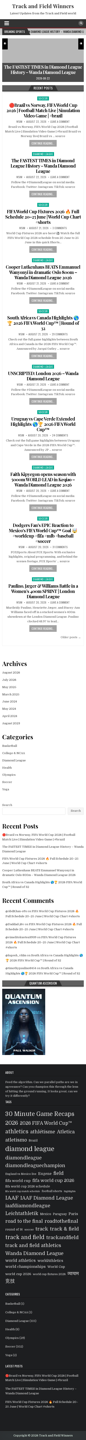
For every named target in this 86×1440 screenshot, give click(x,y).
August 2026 (11, 672)
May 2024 (9, 708)
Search (7, 805)
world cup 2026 (18, 1274)
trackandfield (62, 1237)
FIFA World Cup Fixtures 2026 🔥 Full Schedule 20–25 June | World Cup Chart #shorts (43, 216)
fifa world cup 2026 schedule (27, 1186)
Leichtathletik (21, 1213)
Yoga (5, 789)
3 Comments (59, 228)
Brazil (33, 1140)
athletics (16, 1132)
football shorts (52, 1191)
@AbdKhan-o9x (16, 911)
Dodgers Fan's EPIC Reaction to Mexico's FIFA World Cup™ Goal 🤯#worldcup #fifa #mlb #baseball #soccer (43, 533)
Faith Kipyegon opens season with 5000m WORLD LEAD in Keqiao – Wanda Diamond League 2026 (43, 479)
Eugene (45, 1174)
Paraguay (60, 1214)
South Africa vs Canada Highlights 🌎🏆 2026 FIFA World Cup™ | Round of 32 (43, 323)
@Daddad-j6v (15, 924)
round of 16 (14, 1229)
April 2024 (9, 716)
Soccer (43, 98)
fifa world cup (18, 1181)
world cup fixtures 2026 (49, 1274)
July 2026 (9, 679)
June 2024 (9, 701)
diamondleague (23, 1158)
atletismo (16, 1140)
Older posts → (71, 637)
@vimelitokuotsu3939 (21, 937)
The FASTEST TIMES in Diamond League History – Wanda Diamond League (43, 165)
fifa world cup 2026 (53, 1180)
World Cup (56, 1267)
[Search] (81, 23)
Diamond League (43, 154)
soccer (29, 1229)
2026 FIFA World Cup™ (46, 1123)
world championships (25, 1266)
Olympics (9, 774)
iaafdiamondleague (27, 1205)
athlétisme (42, 1131)
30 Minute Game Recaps (39, 1114)
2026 (11, 1123)
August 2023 (11, 723)
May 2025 (9, 687)
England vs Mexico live (20, 1174)
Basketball (9, 745)
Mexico (45, 1214)
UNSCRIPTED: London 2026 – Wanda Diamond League (43, 375)
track (42, 1229)
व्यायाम (73, 1273)
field (58, 1173)
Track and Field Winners (43, 5)
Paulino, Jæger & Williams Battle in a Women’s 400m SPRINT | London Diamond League (43, 591)
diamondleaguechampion (35, 1165)
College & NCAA (13, 753)
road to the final (24, 1221)
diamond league (29, 1149)
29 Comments (60, 334)
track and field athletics (33, 1245)
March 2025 (10, 694)
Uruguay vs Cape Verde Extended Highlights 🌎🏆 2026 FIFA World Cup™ (43, 424)
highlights (69, 1191)
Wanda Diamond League (34, 1253)
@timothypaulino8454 (21, 968)
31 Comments (60, 547)
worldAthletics (50, 1261)
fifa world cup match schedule (22, 1191)
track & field (64, 1229)
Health (7, 767)
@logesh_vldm (16, 955)
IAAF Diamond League (46, 1198)
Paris (73, 1214)
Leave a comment (60, 121)
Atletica (66, 1131)
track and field (25, 1237)
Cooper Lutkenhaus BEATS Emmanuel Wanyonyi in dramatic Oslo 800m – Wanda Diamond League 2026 (43, 272)
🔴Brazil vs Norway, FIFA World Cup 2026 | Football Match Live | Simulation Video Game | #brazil (43, 110)
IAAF (12, 1198)
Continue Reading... (43, 143)
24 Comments (60, 435)
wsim (19, 121)
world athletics (20, 1260)
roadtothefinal (61, 1221)
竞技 (10, 1281)
